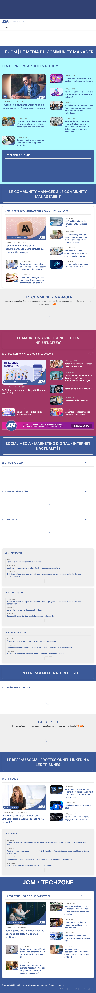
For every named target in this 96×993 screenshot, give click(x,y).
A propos (68, 989)
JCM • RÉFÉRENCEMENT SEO (16, 687)
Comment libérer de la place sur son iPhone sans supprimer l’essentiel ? (31, 142)
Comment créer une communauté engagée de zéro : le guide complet (75, 253)
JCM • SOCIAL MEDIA (12, 463)
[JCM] (13, 21)
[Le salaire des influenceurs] (56, 400)
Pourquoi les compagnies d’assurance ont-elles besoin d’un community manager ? (33, 266)
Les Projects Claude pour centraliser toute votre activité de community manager (25, 249)
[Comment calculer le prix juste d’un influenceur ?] (8, 412)
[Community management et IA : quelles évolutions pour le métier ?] (56, 78)
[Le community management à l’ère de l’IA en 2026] (56, 264)
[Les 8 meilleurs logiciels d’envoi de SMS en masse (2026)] (56, 221)
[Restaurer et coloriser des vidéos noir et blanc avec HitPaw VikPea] (56, 922)
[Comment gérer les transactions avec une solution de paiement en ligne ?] (56, 92)
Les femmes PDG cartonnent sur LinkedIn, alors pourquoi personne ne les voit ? (23, 819)
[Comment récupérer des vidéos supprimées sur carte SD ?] (56, 936)
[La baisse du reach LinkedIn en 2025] (56, 805)
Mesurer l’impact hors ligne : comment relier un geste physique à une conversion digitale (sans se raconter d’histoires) (77, 126)
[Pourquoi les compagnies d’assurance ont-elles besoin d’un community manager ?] (12, 264)
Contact (91, 989)
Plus (85, 463)
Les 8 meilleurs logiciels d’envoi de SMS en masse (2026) (75, 224)
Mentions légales (80, 989)
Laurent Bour (8, 101)
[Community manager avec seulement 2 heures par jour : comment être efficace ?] (12, 277)
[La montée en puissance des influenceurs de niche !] (56, 412)
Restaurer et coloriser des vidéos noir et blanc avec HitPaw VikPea (75, 925)
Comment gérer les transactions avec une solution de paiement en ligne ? (79, 94)
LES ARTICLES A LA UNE (17, 155)
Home (61, 989)
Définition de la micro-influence (79, 389)
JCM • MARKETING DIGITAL (16, 491)
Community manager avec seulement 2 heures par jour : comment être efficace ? (33, 280)
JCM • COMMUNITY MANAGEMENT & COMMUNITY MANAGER (36, 211)
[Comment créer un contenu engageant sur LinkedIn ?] (56, 817)
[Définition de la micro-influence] (56, 389)
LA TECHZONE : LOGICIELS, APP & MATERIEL (27, 896)
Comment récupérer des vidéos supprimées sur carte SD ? (77, 938)
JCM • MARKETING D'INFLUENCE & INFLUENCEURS (28, 354)
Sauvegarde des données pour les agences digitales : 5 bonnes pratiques (25, 934)
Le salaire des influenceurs (76, 400)
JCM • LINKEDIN (10, 779)
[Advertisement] (48, 37)
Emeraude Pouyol (9, 812)
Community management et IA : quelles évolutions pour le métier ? (79, 81)
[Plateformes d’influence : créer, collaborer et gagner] (56, 364)
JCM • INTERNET (10, 519)
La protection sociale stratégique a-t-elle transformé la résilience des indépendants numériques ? (31, 124)
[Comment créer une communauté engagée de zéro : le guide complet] (56, 251)
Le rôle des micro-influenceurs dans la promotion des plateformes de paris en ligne (78, 378)
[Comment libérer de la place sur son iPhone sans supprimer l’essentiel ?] (8, 140)
